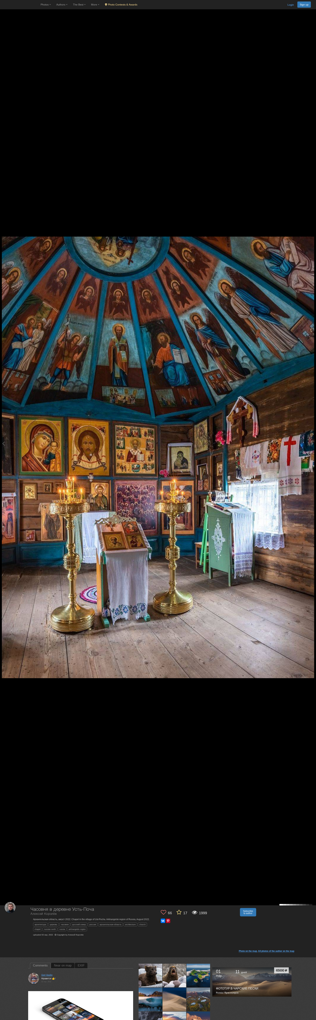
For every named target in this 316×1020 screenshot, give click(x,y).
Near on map (63, 965)
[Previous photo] (3, 443)
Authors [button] (61, 4)
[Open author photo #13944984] (174, 975)
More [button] (94, 4)
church (142, 924)
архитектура (40, 924)
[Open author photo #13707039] (198, 999)
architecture (130, 924)
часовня (65, 924)
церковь (53, 924)
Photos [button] (45, 4)
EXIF (81, 965)
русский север (79, 924)
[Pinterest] (168, 921)
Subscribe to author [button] (248, 912)
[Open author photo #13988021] (150, 975)
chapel (37, 929)
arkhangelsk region (77, 929)
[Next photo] (312, 443)
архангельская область (110, 924)
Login (290, 4)
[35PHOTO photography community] (20, 4)
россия (92, 924)
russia (62, 929)
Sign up (304, 4)
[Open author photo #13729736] (174, 999)
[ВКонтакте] (163, 921)
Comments (40, 965)
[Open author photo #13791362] (150, 999)
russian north (50, 929)
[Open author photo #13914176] (198, 975)
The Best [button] (78, 4)
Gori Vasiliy (46, 975)
